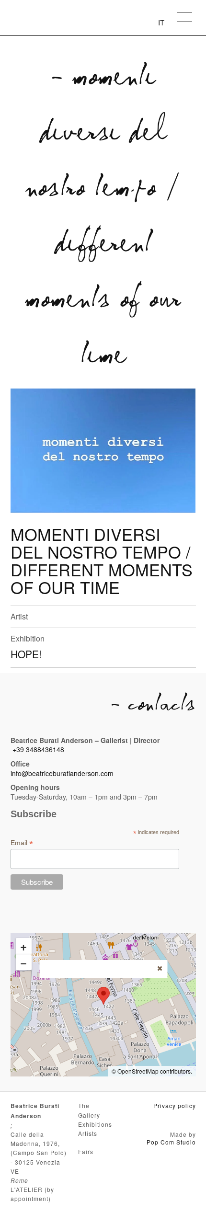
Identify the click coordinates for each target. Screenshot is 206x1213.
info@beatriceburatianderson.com (62, 773)
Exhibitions (95, 1124)
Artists (87, 1133)
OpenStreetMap (138, 1071)
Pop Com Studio (171, 1142)
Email (22, 842)
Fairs (85, 1151)
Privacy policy (174, 1105)
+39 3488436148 (38, 749)
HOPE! (26, 654)
